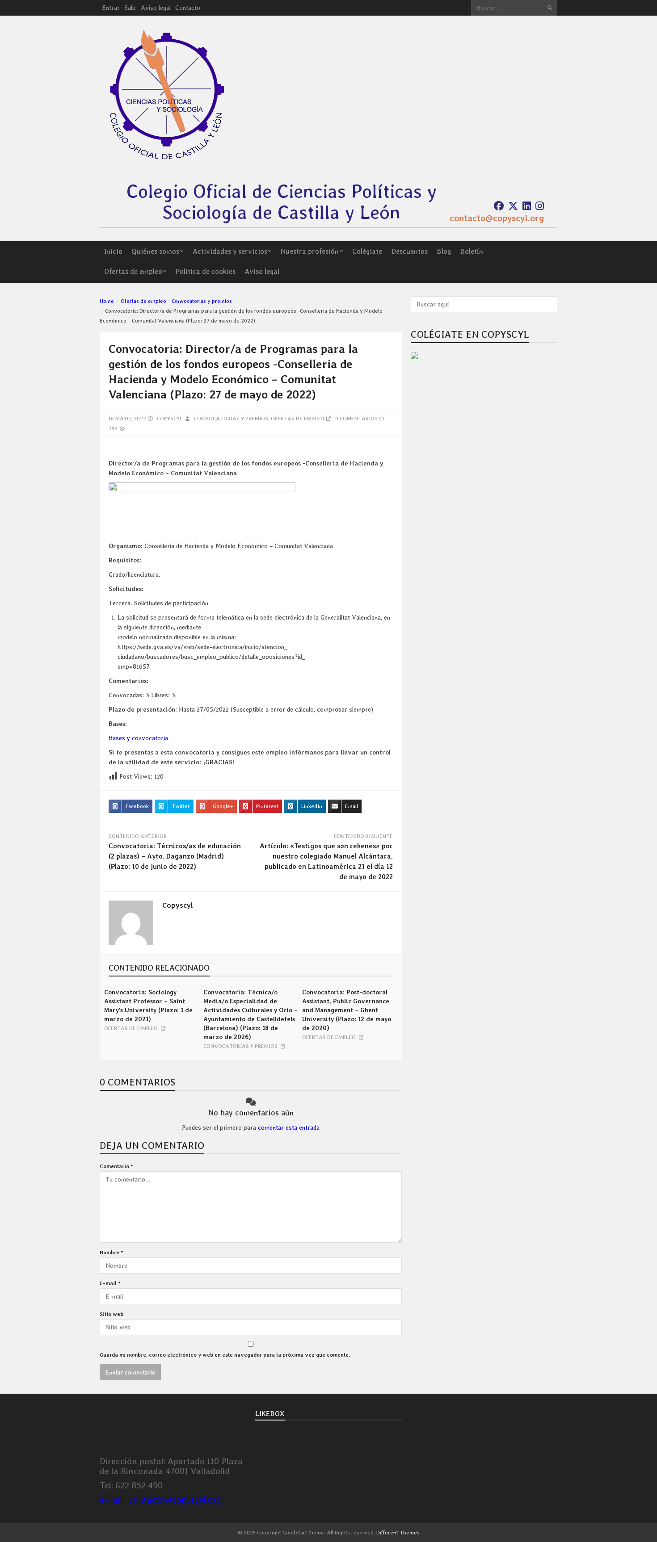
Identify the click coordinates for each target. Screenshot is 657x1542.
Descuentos (409, 251)
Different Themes (398, 1532)
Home (107, 301)
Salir (130, 7)
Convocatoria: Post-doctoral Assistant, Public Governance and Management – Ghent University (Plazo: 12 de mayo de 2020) (346, 1010)
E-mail (110, 1283)
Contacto (187, 7)
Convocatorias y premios (202, 301)
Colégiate (367, 251)
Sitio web (111, 1314)
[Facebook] (499, 206)
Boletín (471, 251)
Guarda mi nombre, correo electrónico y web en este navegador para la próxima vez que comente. (225, 1355)
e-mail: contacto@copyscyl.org (160, 1499)
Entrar (111, 7)
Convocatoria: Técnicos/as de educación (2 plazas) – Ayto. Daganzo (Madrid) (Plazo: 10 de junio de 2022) (175, 856)
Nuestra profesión (310, 251)
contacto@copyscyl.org (497, 218)
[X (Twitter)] (513, 206)
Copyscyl (169, 418)
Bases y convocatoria (138, 738)
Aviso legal (156, 7)
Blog (444, 251)
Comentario (116, 1166)
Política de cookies (206, 271)
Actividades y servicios (230, 251)
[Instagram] (539, 206)
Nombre (111, 1252)
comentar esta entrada (289, 1127)
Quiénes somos (155, 251)
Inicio (113, 251)
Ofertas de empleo (133, 271)
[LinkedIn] (526, 206)
